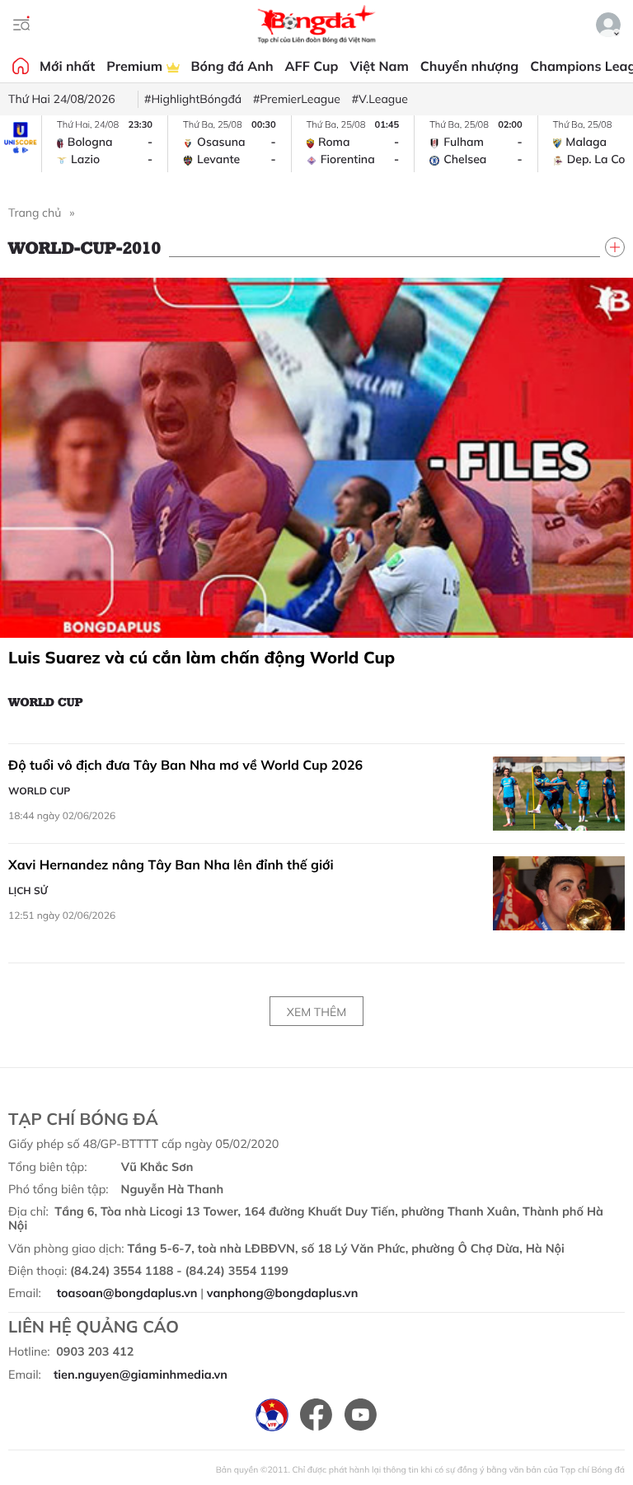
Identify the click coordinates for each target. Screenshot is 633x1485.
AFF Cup (312, 66)
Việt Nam (378, 66)
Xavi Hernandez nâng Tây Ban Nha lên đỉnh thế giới (171, 864)
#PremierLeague (296, 98)
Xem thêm (316, 1012)
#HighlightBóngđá (192, 98)
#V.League (380, 98)
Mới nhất (67, 66)
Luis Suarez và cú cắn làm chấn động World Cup (201, 657)
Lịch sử (28, 890)
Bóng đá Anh (232, 66)
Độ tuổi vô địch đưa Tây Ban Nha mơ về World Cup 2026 (185, 765)
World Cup (45, 701)
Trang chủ (34, 212)
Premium (136, 66)
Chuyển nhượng (469, 66)
